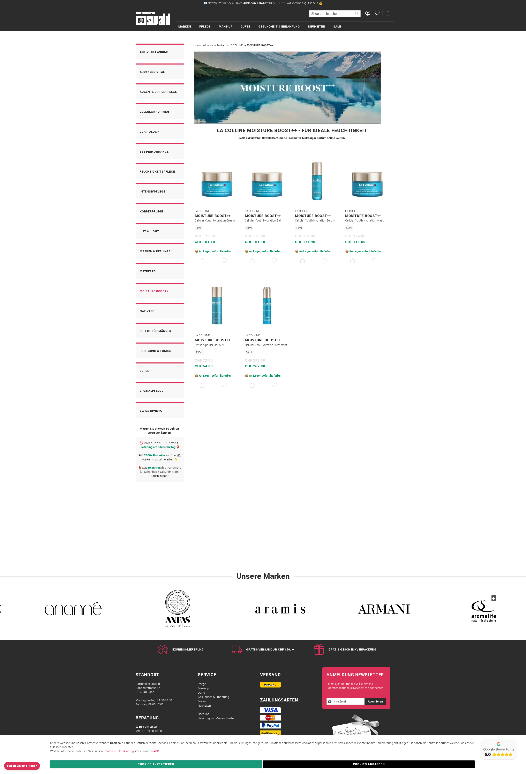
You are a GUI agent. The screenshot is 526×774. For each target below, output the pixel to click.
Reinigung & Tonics (155, 351)
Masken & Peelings (155, 251)
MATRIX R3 (148, 271)
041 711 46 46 (148, 727)
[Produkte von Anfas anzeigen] (176, 610)
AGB (156, 751)
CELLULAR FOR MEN (154, 112)
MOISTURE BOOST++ (155, 291)
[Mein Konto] (367, 13)
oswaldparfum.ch (203, 45)
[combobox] (335, 13)
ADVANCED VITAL (152, 72)
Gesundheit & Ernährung (213, 697)
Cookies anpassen (369, 764)
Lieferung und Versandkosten (216, 718)
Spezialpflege (152, 391)
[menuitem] (188, 26)
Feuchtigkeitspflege (157, 171)
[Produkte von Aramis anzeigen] (280, 610)
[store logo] (153, 19)
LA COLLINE (236, 45)
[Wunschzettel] (377, 13)
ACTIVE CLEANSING (154, 52)
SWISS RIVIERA (151, 411)
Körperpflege (151, 211)
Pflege (202, 684)
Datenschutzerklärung (119, 751)
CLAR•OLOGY (149, 132)
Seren (145, 371)
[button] (224, 260)
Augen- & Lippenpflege (158, 92)
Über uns (203, 714)
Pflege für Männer (155, 331)
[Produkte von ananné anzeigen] (73, 610)
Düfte (201, 692)
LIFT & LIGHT (149, 231)
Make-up (203, 688)
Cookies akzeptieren (156, 764)
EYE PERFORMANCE (154, 151)
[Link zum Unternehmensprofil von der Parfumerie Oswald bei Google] (498, 759)
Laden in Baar (159, 476)
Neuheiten (204, 705)
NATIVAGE (147, 311)
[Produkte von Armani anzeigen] (383, 610)
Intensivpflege (152, 191)
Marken (221, 45)
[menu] (285, 26)
